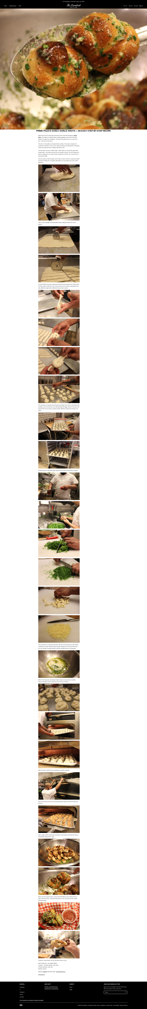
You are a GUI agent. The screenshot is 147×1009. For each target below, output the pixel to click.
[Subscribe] (125, 992)
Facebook (22, 987)
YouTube (22, 997)
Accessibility (116, 1005)
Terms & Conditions (101, 1005)
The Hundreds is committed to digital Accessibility (31, 1000)
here (66, 406)
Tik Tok (21, 994)
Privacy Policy (109, 1005)
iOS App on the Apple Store (51, 986)
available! (44, 971)
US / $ (125, 5)
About (71, 987)
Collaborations (12, 5)
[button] (141, 6)
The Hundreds (84, 1005)
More (20, 5)
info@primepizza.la (60, 971)
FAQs (71, 989)
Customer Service (123, 1005)
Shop (5, 5)
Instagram (22, 992)
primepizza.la (41, 974)
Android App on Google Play (51, 988)
